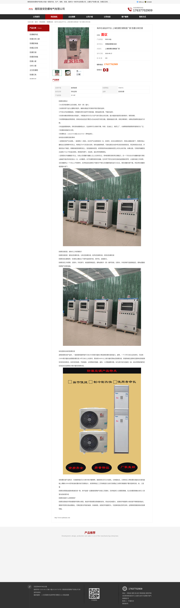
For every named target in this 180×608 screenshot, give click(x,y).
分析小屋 (33, 66)
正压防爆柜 (34, 70)
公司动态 (107, 17)
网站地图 (66, 595)
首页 (36, 22)
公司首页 (36, 17)
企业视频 (71, 17)
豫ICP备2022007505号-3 (55, 589)
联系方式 (142, 17)
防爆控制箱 (34, 57)
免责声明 (52, 595)
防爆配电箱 (34, 43)
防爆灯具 (33, 75)
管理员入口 (59, 595)
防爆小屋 (33, 61)
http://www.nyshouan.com (62, 517)
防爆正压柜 (34, 48)
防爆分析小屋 (35, 39)
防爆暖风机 (34, 34)
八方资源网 (45, 595)
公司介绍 (89, 17)
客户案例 (125, 17)
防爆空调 (50, 22)
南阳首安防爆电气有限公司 (70, 589)
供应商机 (54, 17)
